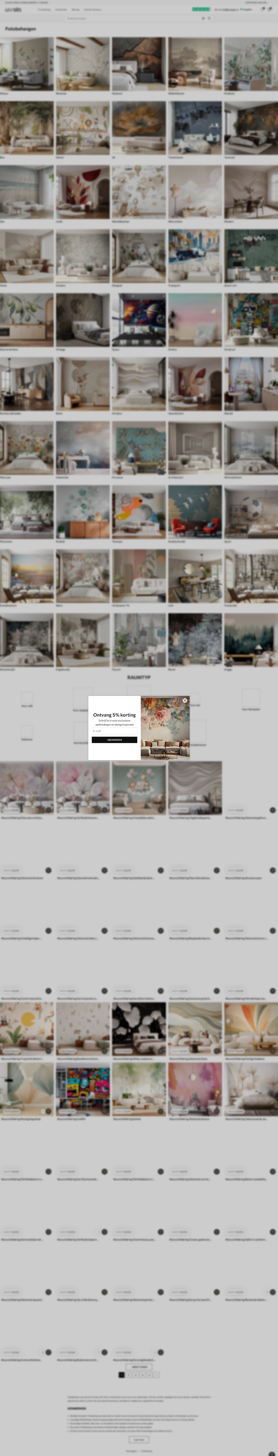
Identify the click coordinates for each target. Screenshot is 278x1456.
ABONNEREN (114, 739)
